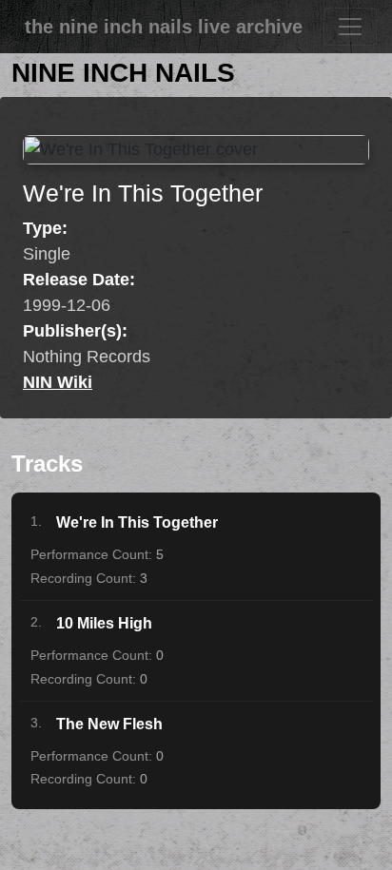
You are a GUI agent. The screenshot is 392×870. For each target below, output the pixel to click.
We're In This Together (137, 522)
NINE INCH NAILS (123, 72)
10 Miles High (104, 623)
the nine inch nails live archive (164, 26)
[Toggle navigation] (350, 27)
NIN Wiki (57, 382)
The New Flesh (109, 724)
